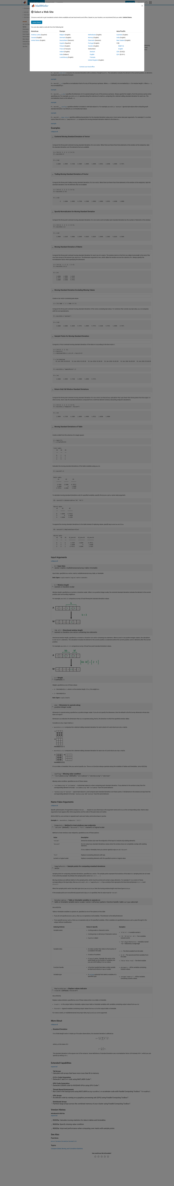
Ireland (62, 51)
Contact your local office (87, 67)
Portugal (91, 43)
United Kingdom (93, 60)
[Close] (142, 5)
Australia (119, 35)
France (62, 49)
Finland (62, 46)
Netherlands (92, 35)
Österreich (91, 40)
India (118, 37)
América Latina (36, 35)
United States (35, 40)
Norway (90, 37)
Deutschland (63, 40)
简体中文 (121, 46)
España (62, 43)
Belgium (62, 35)
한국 (118, 54)
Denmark (62, 37)
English (92, 54)
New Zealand (121, 40)
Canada (33, 37)
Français (92, 57)
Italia (61, 54)
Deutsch (92, 51)
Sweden (90, 46)
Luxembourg (64, 57)
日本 (118, 51)
